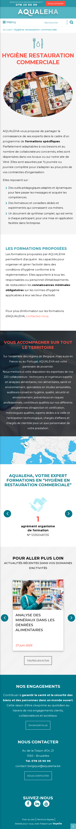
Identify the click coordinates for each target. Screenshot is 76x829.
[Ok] (71, 22)
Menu (11, 22)
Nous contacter (56, 3)
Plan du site (28, 819)
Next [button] (68, 513)
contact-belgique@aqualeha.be (38, 766)
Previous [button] (7, 513)
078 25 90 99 (26, 4)
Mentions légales (45, 819)
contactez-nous (37, 316)
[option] (38, 516)
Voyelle (57, 823)
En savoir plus (38, 725)
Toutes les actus (38, 660)
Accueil (7, 29)
